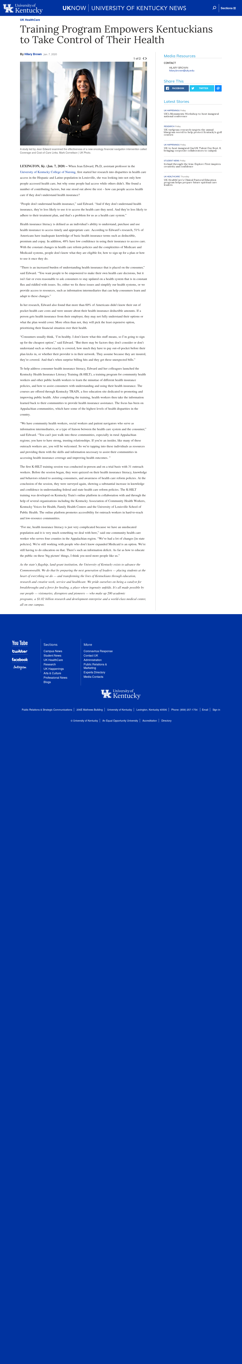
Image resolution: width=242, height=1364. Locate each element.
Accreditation (149, 720)
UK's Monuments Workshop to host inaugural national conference (191, 115)
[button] (228, 8)
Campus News (53, 651)
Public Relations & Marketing (95, 666)
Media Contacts (93, 677)
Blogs (47, 682)
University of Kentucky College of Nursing (47, 172)
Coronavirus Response (98, 651)
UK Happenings (54, 669)
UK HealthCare (30, 20)
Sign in (216, 709)
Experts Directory (94, 672)
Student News (52, 655)
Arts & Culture (52, 673)
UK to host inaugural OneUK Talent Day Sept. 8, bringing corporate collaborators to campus (192, 149)
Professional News (55, 677)
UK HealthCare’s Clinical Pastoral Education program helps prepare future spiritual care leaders (190, 182)
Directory (166, 720)
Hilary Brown (33, 54)
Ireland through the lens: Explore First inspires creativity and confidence (192, 165)
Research (50, 664)
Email (205, 709)
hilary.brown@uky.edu (181, 70)
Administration (93, 660)
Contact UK (91, 655)
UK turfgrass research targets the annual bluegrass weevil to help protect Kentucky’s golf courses (193, 132)
